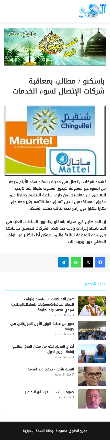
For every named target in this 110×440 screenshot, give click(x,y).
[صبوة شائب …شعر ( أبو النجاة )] (92, 399)
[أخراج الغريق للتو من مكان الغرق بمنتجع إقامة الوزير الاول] (92, 353)
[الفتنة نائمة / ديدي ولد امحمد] (92, 376)
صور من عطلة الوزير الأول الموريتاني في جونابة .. (42, 326)
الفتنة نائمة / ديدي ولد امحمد (51, 369)
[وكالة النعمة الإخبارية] (92, 11)
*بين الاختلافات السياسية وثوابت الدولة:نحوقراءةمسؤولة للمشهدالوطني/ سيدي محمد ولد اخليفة (42, 304)
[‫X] (88, 262)
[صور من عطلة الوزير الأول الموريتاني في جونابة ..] (92, 330)
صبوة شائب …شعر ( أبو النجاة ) (49, 392)
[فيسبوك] (100, 262)
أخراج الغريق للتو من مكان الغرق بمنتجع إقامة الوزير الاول (43, 349)
